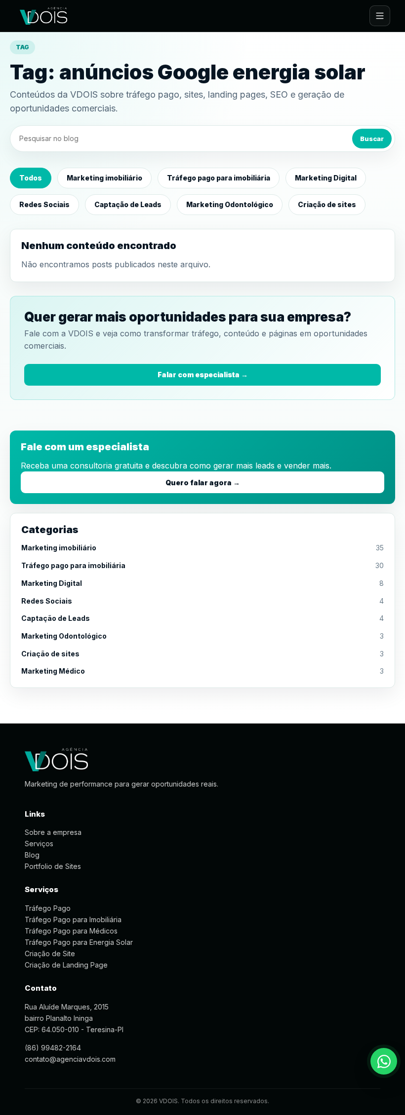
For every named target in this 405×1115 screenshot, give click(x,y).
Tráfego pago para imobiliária (218, 178)
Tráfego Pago (48, 908)
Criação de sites (327, 204)
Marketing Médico (53, 671)
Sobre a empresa (53, 832)
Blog (32, 855)
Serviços (39, 843)
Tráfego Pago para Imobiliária (73, 919)
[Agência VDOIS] (43, 16)
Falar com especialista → (203, 374)
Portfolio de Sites (53, 866)
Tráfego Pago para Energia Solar (79, 942)
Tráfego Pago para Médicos (71, 931)
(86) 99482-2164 (53, 1047)
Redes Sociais (44, 204)
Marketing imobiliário (104, 178)
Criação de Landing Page (66, 965)
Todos (30, 178)
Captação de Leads (128, 204)
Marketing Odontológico (229, 204)
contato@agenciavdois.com (70, 1059)
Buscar (372, 139)
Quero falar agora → (202, 482)
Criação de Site (50, 953)
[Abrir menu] (379, 15)
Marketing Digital (326, 178)
